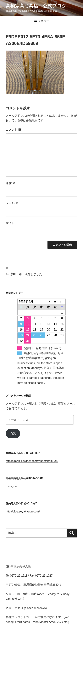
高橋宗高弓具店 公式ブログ (36, 5)
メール (12, 203)
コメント (13, 129)
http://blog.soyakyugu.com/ (23, 511)
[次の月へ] (62, 301)
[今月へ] (55, 301)
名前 (10, 183)
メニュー (43, 20)
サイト (10, 223)
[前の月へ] (48, 301)
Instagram (12, 486)
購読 (13, 433)
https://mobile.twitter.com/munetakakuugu (32, 460)
